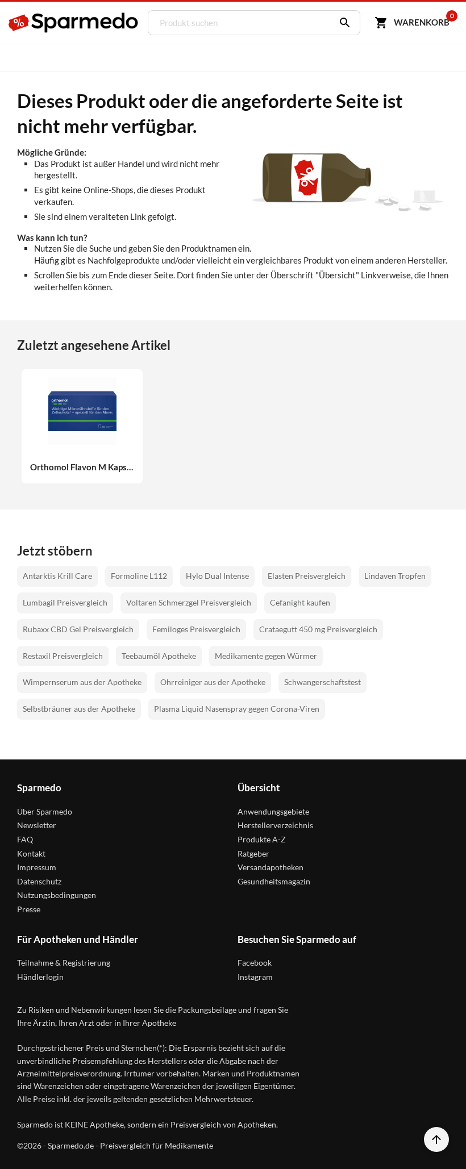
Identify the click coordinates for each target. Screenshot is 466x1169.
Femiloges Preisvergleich (196, 629)
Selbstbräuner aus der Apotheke (79, 708)
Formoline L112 (139, 576)
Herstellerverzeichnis (275, 825)
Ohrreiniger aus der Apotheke (212, 682)
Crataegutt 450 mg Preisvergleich (318, 629)
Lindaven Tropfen (395, 576)
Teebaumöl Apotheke (159, 656)
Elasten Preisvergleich (307, 576)
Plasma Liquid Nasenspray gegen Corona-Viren (236, 708)
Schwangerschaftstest (322, 682)
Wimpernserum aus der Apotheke (82, 682)
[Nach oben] (436, 1139)
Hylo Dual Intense (217, 576)
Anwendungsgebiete (273, 811)
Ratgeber (253, 853)
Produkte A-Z (262, 839)
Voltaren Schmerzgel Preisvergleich (188, 602)
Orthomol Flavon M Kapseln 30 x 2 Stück (82, 467)
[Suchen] (342, 23)
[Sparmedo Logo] (74, 22)
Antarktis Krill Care (57, 576)
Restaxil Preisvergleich (63, 656)
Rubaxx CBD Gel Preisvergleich (78, 629)
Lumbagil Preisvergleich (65, 602)
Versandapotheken (270, 867)
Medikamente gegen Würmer (266, 656)
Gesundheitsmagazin (274, 881)
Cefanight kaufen (300, 602)
